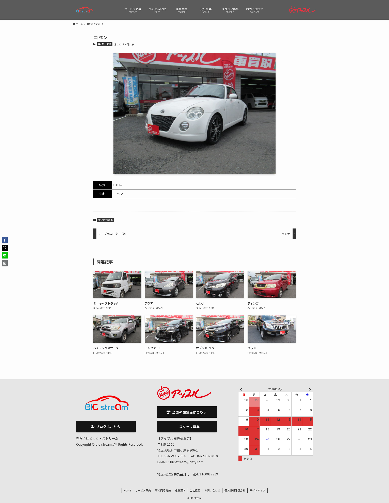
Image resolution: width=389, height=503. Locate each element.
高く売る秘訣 (163, 490)
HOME (127, 490)
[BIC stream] (84, 9)
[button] (5, 240)
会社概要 (195, 490)
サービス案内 (143, 490)
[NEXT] (309, 389)
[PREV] (242, 389)
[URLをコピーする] (5, 263)
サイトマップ (257, 490)
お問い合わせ (212, 490)
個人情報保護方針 (234, 490)
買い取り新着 (104, 44)
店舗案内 (180, 490)
